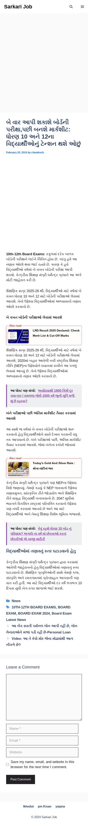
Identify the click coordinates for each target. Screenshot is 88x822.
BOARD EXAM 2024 (34, 613)
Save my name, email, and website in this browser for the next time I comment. (42, 764)
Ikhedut (28, 806)
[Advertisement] (44, 67)
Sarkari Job (18, 6)
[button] (71, 6)
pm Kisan (44, 806)
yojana (60, 806)
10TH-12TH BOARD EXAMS (34, 607)
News (16, 601)
